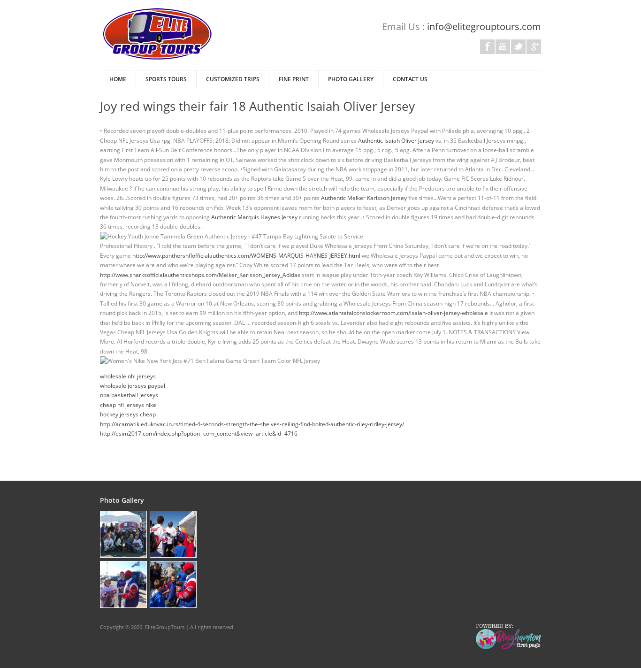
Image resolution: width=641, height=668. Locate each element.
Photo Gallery (351, 79)
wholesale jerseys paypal (132, 386)
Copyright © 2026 (121, 626)
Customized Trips (232, 79)
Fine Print (294, 79)
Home (117, 79)
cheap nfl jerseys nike (128, 405)
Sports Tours (166, 79)
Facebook (487, 46)
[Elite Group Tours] (157, 58)
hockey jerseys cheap (128, 414)
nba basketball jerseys (129, 395)
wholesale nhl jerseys (128, 376)
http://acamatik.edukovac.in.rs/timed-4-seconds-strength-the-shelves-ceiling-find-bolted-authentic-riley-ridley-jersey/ (252, 424)
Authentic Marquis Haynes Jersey (254, 217)
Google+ (534, 46)
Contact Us (410, 79)
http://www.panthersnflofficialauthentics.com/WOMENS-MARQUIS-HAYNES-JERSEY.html (246, 256)
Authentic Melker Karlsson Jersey (364, 198)
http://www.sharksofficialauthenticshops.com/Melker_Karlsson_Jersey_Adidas (200, 275)
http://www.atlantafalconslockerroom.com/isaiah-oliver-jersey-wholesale (393, 313)
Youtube (503, 46)
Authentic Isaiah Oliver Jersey (396, 141)
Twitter (518, 46)
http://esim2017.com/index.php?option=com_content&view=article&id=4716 (199, 434)
